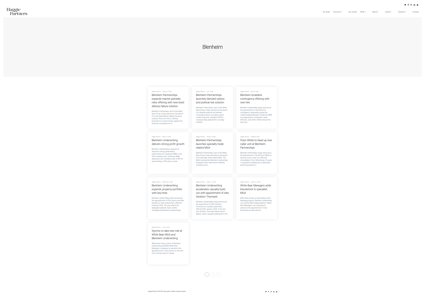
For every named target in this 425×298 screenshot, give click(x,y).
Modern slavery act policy (178, 291)
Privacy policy (166, 291)
